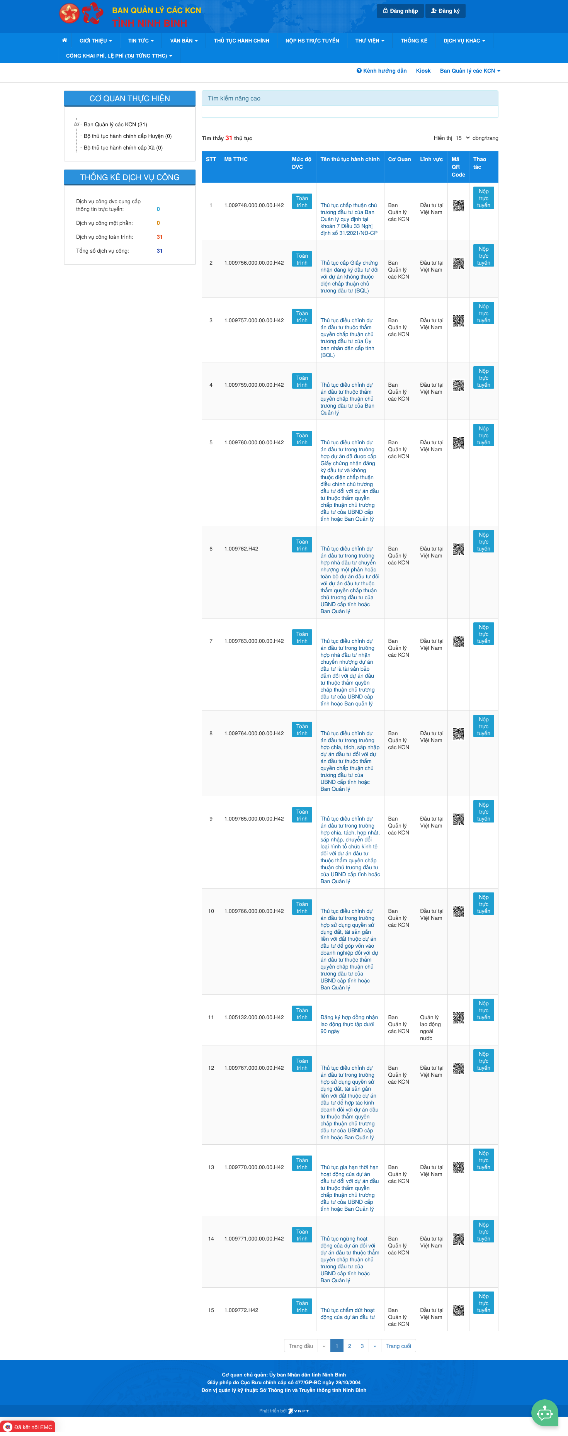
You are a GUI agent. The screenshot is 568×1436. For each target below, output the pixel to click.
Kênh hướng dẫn (384, 71)
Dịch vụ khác (462, 40)
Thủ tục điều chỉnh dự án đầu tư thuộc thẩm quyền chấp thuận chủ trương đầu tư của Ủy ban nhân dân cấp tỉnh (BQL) (347, 337)
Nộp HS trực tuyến (312, 40)
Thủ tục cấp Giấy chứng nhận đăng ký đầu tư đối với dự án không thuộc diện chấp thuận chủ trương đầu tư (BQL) (349, 276)
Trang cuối (398, 1345)
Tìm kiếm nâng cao (234, 97)
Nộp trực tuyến (483, 198)
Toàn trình (302, 201)
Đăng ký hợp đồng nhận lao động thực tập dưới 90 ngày (349, 1024)
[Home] (64, 40)
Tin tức (139, 40)
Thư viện (368, 40)
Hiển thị (443, 137)
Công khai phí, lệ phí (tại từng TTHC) (117, 55)
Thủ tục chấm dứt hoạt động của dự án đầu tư (347, 1313)
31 (160, 237)
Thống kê (414, 40)
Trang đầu (301, 1345)
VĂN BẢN (182, 40)
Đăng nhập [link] (403, 11)
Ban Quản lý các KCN (468, 71)
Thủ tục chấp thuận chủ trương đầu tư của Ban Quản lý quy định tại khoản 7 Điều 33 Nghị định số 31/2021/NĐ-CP (349, 218)
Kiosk (423, 71)
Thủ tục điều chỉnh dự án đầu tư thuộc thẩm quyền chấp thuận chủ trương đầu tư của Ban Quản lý (347, 398)
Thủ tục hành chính (241, 40)
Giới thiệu (94, 40)
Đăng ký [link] (448, 11)
